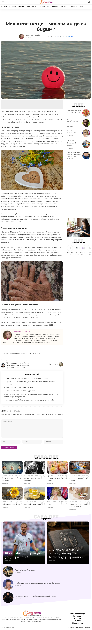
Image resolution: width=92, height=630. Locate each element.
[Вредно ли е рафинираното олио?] (12, 493)
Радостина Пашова (32, 35)
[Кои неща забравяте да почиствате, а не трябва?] (86, 144)
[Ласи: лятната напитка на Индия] (34, 493)
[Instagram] (83, 250)
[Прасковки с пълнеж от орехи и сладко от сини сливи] (57, 467)
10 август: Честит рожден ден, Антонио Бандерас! (37, 583)
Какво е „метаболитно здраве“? (20, 387)
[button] (3, 2)
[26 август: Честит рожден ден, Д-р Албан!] (86, 123)
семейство (22, 219)
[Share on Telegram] (69, 36)
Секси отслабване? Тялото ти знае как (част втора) (73, 154)
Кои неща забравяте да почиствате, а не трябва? (73, 142)
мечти (17, 353)
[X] (77, 250)
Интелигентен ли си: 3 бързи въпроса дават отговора (12, 478)
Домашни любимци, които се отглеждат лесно (27, 378)
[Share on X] (60, 36)
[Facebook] (70, 250)
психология (24, 353)
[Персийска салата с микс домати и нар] (86, 113)
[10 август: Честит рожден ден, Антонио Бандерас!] (8, 584)
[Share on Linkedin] (66, 36)
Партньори (77, 623)
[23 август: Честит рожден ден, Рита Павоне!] (34, 467)
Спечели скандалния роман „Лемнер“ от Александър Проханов (66, 553)
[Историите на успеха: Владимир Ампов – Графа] (8, 597)
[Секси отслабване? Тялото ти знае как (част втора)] (86, 155)
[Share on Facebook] (58, 36)
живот (12, 353)
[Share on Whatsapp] (63, 36)
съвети (31, 353)
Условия (77, 618)
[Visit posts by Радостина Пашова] (21, 36)
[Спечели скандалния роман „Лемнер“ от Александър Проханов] (68, 543)
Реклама (77, 621)
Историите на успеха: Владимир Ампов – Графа (35, 596)
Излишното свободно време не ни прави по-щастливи (30, 400)
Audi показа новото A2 (24, 570)
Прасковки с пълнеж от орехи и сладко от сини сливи (57, 478)
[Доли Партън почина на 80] (86, 133)
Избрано (46, 519)
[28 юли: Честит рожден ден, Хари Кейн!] (24, 543)
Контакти (77, 616)
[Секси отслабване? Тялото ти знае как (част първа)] (79, 493)
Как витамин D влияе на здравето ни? (23, 391)
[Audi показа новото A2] (8, 571)
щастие (38, 353)
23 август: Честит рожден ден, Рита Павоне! (32, 478)
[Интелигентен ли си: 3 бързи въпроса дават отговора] (12, 467)
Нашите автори (77, 614)
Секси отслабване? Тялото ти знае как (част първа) (78, 504)
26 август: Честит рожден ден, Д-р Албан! (73, 121)
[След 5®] (45, 2)
